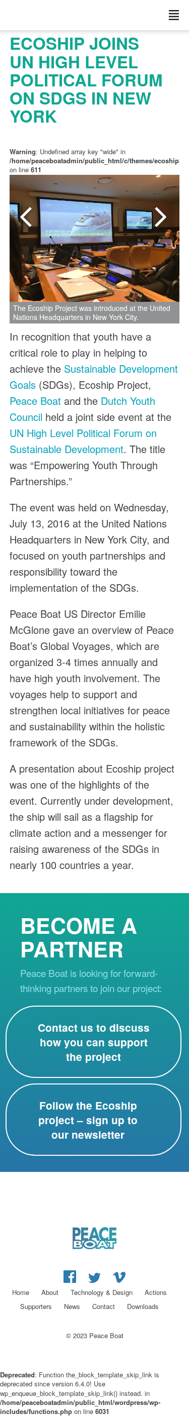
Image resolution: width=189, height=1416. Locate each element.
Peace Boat (35, 400)
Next (161, 217)
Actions (156, 1292)
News (72, 1306)
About (49, 1292)
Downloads (143, 1306)
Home (20, 1292)
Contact (103, 1306)
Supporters (36, 1306)
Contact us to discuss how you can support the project (94, 1042)
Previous (27, 217)
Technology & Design (102, 1292)
